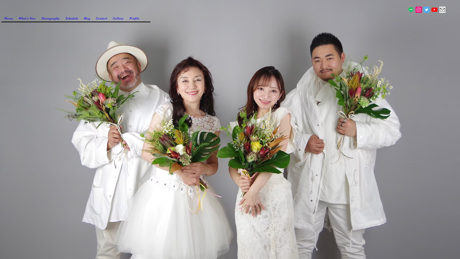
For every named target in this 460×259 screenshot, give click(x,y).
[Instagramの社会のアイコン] (419, 10)
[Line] (411, 10)
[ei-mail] (442, 10)
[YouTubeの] (434, 10)
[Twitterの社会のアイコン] (427, 10)
